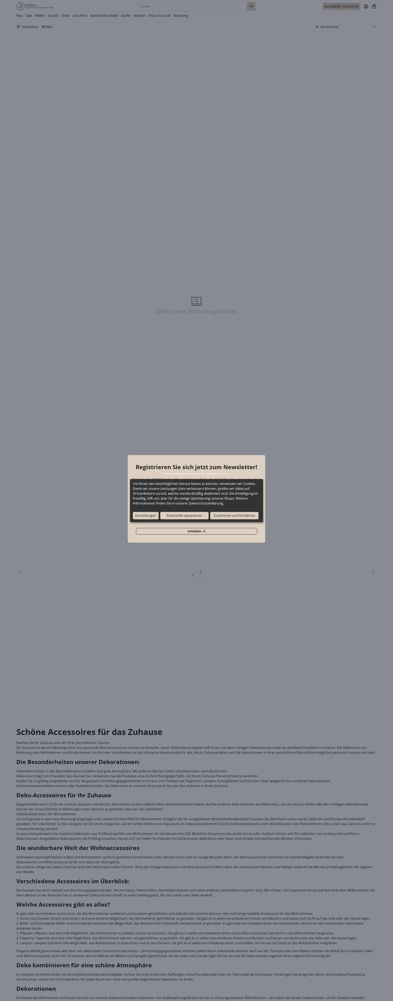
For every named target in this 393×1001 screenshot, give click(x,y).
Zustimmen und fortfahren (234, 515)
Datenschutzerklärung (206, 503)
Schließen (199, 532)
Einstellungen (145, 515)
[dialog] (196, 500)
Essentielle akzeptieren (184, 515)
